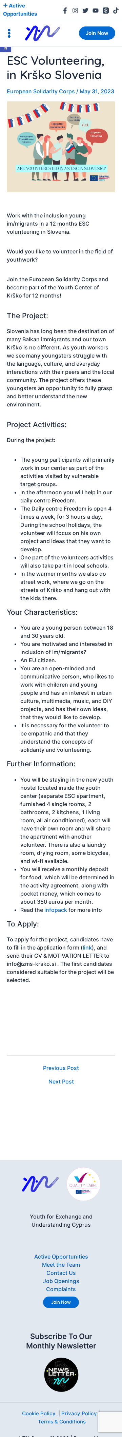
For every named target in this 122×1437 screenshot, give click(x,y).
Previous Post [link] (61, 1068)
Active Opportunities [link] (61, 1256)
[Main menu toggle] (9, 33)
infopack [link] (55, 909)
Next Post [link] (61, 1081)
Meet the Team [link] (61, 1264)
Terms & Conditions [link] (62, 1421)
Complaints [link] (61, 1289)
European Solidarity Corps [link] (41, 91)
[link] (65, 10)
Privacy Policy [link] (79, 1413)
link (87, 947)
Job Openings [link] (61, 1281)
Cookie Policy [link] (39, 1413)
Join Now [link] (61, 1302)
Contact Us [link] (61, 1272)
